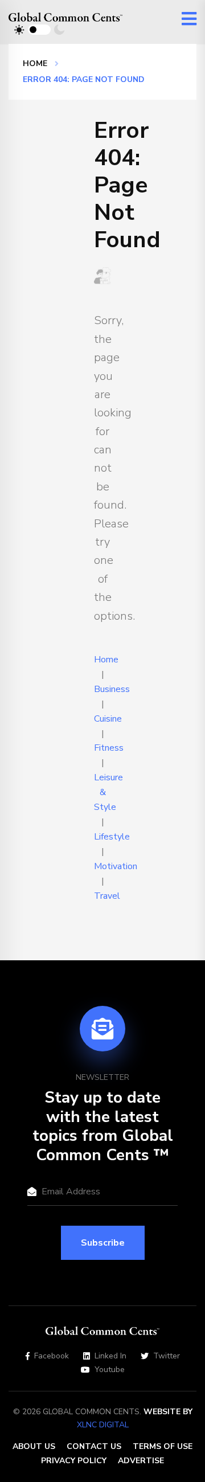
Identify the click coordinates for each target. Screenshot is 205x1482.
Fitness (109, 748)
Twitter (166, 1356)
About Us (34, 1446)
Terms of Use (162, 1446)
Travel (107, 896)
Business (112, 689)
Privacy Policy (73, 1460)
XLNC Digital (103, 1424)
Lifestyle (112, 836)
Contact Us (94, 1446)
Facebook (51, 1356)
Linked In (110, 1356)
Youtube (110, 1370)
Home (35, 63)
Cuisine (108, 719)
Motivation (115, 866)
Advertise (141, 1460)
